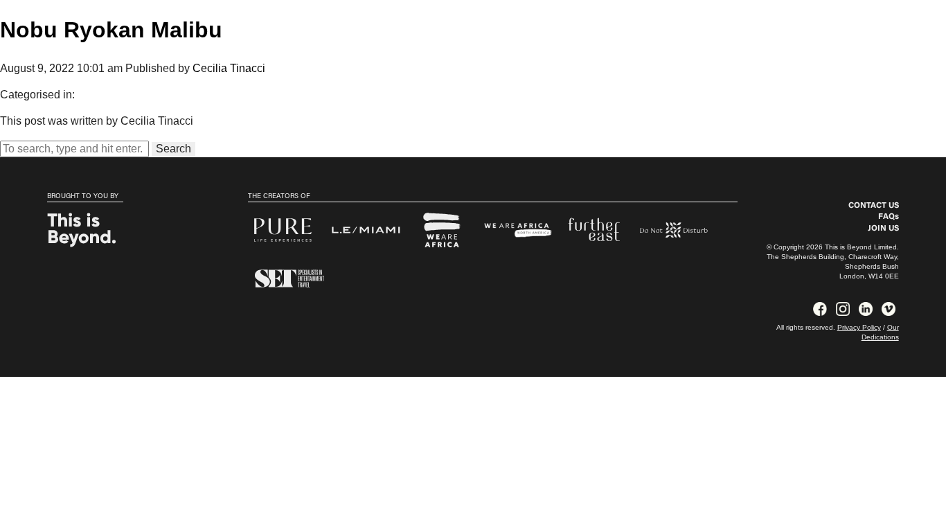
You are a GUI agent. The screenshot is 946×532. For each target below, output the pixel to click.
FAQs (888, 217)
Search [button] (173, 148)
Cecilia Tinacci (229, 68)
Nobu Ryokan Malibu (111, 29)
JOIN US (883, 228)
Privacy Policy (859, 327)
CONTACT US (873, 206)
